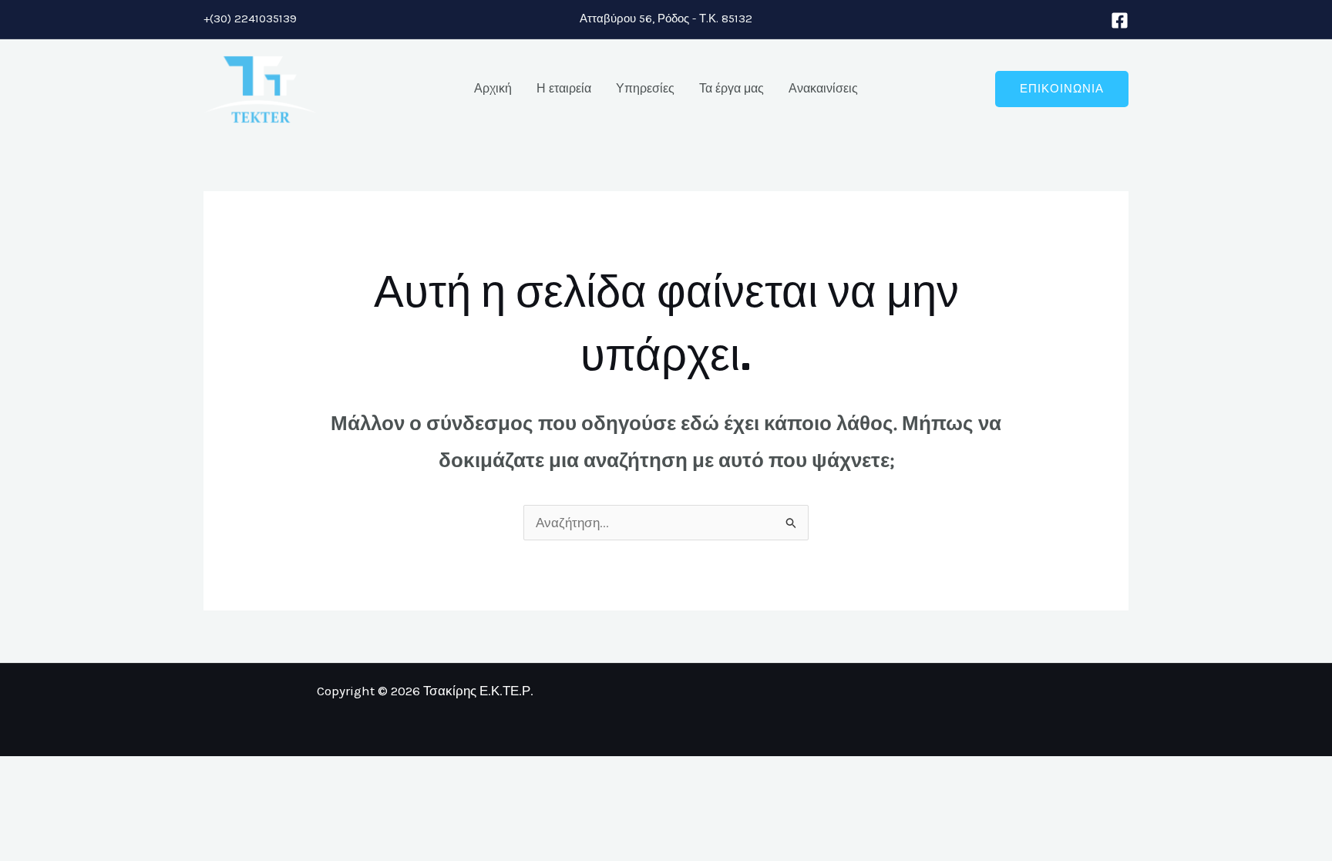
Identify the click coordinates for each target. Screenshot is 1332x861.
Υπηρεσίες (645, 88)
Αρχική (493, 88)
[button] (1061, 89)
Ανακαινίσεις (823, 88)
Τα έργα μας (731, 88)
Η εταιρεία (563, 88)
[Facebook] (1119, 20)
